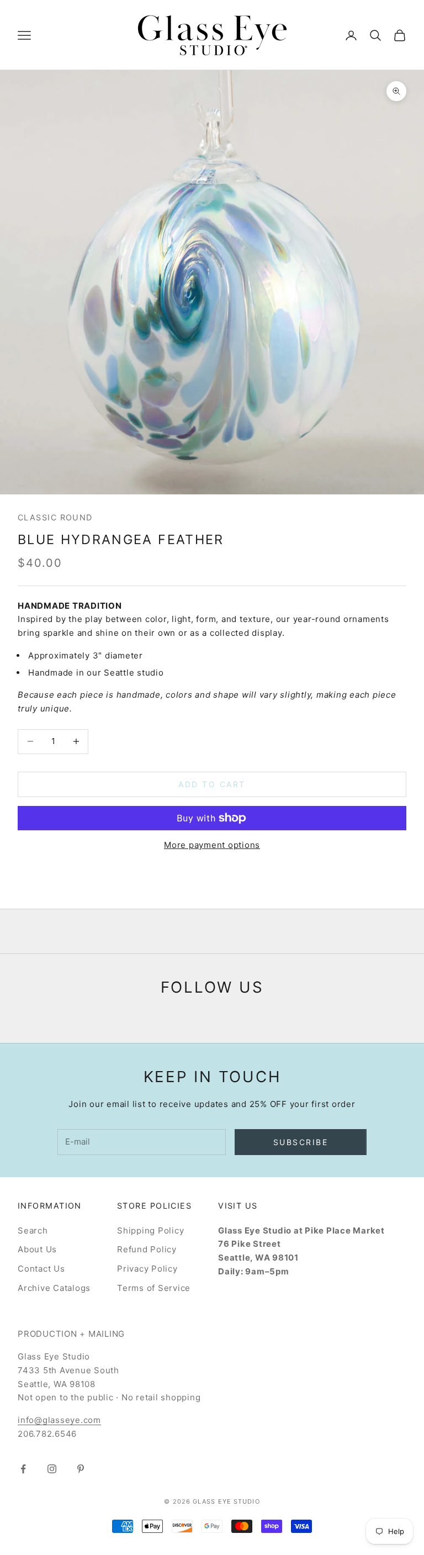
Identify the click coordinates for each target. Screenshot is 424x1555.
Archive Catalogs (54, 1288)
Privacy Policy (147, 1268)
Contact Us (41, 1268)
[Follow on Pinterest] (80, 1468)
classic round (55, 517)
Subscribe (300, 1142)
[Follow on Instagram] (51, 1468)
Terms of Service (153, 1288)
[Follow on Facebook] (23, 1468)
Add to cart (212, 784)
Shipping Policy (150, 1230)
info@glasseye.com (59, 1420)
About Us (37, 1249)
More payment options (212, 845)
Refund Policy (147, 1249)
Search (33, 1230)
